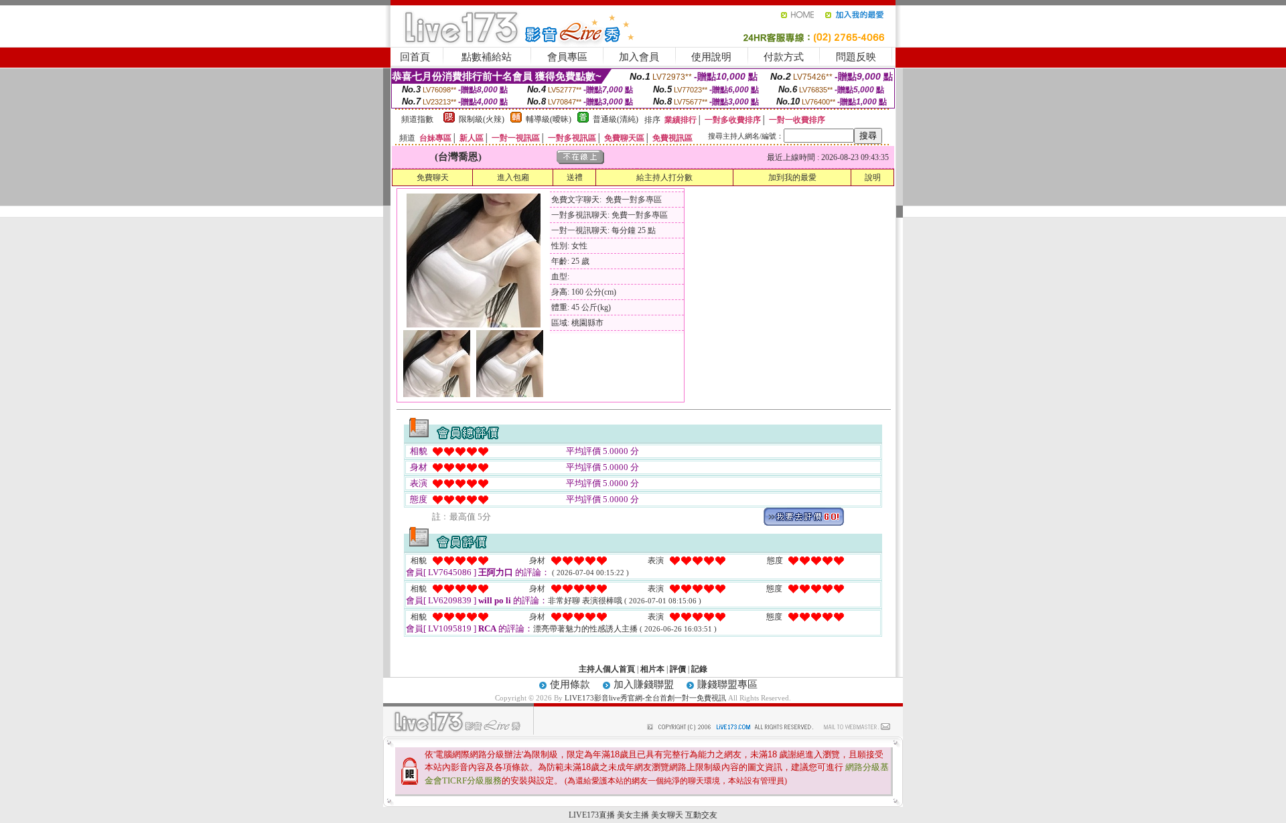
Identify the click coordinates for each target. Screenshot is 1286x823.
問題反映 (856, 57)
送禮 (575, 177)
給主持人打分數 (664, 177)
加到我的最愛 (792, 177)
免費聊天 (433, 177)
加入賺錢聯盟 (644, 684)
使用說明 (711, 57)
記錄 (699, 669)
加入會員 (639, 57)
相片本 (652, 669)
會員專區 (567, 57)
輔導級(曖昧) (548, 119)
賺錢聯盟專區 (727, 684)
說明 (873, 177)
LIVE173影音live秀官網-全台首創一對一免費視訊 (645, 698)
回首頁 (415, 57)
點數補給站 (486, 57)
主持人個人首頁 (607, 669)
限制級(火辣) (481, 119)
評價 (678, 669)
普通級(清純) (615, 119)
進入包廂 (513, 177)
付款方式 (784, 57)
